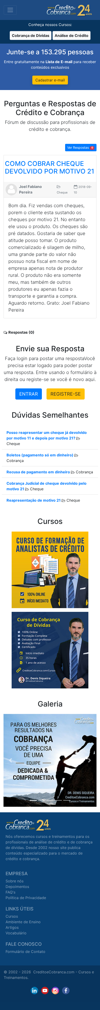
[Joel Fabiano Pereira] (11, 189)
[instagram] (55, 990)
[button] (10, 760)
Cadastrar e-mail (50, 80)
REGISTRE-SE (65, 394)
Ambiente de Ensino (23, 922)
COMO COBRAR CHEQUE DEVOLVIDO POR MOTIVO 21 (49, 167)
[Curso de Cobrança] (50, 649)
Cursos (12, 916)
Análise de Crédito (71, 35)
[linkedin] (34, 990)
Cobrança (84, 472)
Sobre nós (14, 881)
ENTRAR (28, 394)
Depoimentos (17, 886)
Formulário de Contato (25, 951)
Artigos (12, 927)
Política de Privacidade (26, 897)
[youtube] (45, 990)
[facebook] (66, 990)
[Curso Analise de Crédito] (50, 569)
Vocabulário (16, 933)
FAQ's (10, 892)
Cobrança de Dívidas (30, 35)
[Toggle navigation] (10, 10)
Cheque (36, 489)
